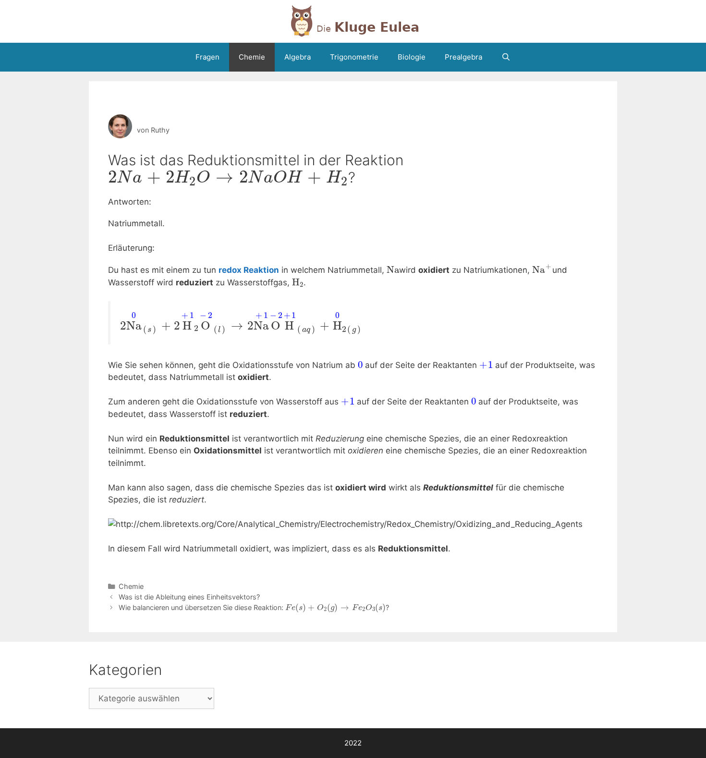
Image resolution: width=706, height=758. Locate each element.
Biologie (412, 56)
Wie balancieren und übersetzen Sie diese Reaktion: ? (254, 607)
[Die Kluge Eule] (353, 20)
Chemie (252, 56)
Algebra (297, 56)
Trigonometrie (354, 56)
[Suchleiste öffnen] (506, 57)
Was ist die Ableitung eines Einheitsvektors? (189, 597)
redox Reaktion (249, 270)
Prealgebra (463, 56)
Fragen (207, 56)
